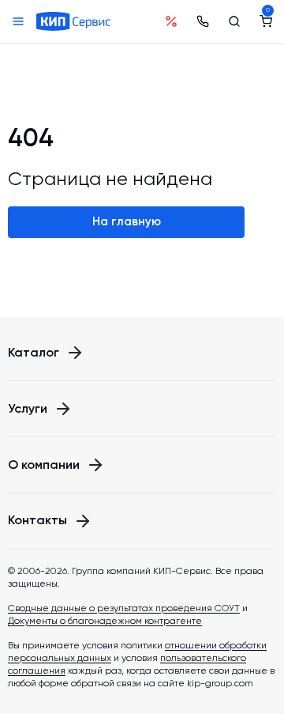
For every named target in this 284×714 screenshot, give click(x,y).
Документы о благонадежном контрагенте (105, 620)
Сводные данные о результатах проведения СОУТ (124, 608)
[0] (266, 21)
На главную (126, 221)
